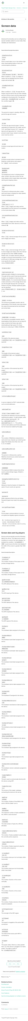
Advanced (24, 8)
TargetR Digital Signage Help (8, 8)
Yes (10, 963)
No (18, 963)
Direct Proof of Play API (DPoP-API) (11, 990)
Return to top (5, 977)
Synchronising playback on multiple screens (13, 996)
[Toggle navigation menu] (24, 3)
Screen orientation (6, 987)
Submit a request (20, 971)
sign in (6, 1009)
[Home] (2, 2)
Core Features (5, 993)
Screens (19, 8)
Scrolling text (5, 984)
